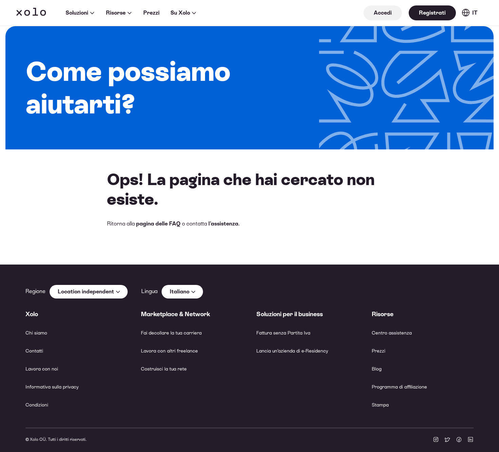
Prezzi (151, 13)
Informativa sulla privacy (52, 387)
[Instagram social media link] (436, 440)
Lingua (149, 291)
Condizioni (36, 405)
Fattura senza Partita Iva (283, 333)
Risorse (116, 13)
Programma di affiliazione (399, 387)
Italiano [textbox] (179, 291)
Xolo (31, 13)
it (475, 13)
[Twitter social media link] (447, 440)
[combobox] (89, 292)
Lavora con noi (41, 369)
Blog (377, 369)
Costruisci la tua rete (164, 369)
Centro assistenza (392, 333)
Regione (35, 291)
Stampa (380, 405)
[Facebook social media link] (459, 440)
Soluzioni (77, 13)
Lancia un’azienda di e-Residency (292, 351)
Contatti (34, 351)
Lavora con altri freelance (169, 351)
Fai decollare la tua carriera (171, 333)
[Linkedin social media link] (470, 440)
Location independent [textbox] (86, 291)
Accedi (383, 13)
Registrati (432, 13)
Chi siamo (36, 333)
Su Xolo (180, 13)
